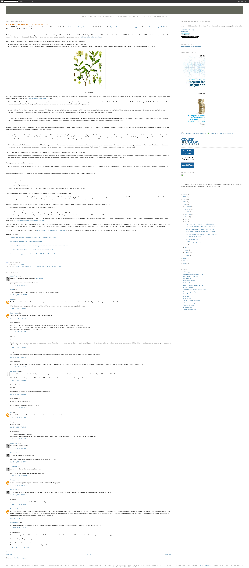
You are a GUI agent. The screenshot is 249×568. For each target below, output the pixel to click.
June (186, 222)
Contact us (184, 31)
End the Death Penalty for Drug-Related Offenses (200, 229)
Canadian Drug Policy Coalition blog (193, 274)
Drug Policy (25, 266)
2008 (184, 258)
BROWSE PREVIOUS (187, 47)
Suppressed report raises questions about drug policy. (125, 27)
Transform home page (188, 29)
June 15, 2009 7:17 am (18, 427)
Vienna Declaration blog (189, 309)
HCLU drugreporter (188, 287)
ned (11, 412)
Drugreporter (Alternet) (189, 280)
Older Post (168, 554)
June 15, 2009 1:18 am (18, 417)
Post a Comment (10, 552)
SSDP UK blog (187, 298)
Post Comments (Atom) (20, 558)
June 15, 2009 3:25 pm (18, 495)
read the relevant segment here (37, 98)
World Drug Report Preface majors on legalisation (200, 224)
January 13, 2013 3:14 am (20, 547)
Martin (12, 289)
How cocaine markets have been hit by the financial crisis (26, 241)
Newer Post (9, 554)
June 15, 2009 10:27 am (18, 462)
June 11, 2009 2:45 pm (18, 380)
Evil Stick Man (14, 371)
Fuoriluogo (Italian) (188, 283)
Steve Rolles (14, 276)
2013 (184, 194)
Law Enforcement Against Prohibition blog (194, 289)
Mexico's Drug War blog (189, 292)
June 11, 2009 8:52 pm (18, 394)
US (47, 266)
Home (89, 554)
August (187, 217)
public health (34, 266)
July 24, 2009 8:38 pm (18, 528)
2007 (184, 261)
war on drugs (53, 266)
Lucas (12, 299)
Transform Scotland (188, 305)
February (187, 252)
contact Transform (205, 565)
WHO (60, 266)
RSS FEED (198, 47)
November (188, 209)
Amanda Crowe (14, 522)
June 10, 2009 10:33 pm (19, 295)
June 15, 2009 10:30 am (18, 475)
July (186, 219)
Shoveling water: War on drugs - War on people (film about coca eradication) (31, 250)
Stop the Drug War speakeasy (191, 300)
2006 (184, 263)
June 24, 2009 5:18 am (18, 504)
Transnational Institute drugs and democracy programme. (29, 220)
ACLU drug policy (188, 272)
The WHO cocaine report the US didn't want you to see (27, 24)
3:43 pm (22, 264)
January (187, 255)
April (186, 247)
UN (40, 266)
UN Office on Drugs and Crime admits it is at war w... (201, 226)
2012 (184, 197)
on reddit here (39, 278)
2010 (184, 202)
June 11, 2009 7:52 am (18, 347)
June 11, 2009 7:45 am (18, 332)
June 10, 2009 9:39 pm (18, 285)
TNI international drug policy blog (192, 303)
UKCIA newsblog (187, 307)
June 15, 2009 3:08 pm (18, 485)
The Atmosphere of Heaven (193, 236)
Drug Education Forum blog (190, 276)
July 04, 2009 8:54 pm (18, 518)
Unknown (12, 480)
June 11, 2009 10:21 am (18, 367)
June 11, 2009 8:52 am (18, 357)
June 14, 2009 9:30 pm (18, 408)
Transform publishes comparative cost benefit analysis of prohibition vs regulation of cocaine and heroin (39, 246)
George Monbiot (82, 27)
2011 (184, 199)
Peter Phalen (14, 313)
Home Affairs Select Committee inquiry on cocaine (51, 230)
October (187, 211)
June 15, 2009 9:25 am (18, 448)
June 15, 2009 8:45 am (18, 438)
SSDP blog (186, 296)
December (188, 206)
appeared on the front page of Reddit (154, 27)
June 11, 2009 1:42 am (18, 308)
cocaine (17, 266)
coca (12, 266)
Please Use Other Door (16, 509)
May (186, 245)
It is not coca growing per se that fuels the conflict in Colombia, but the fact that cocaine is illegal (37, 254)
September (188, 214)
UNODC (44, 266)
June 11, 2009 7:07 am (18, 318)
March (187, 250)
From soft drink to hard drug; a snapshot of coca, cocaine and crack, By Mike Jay (33, 237)
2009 (184, 204)
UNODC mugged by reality (193, 242)
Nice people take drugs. (192, 239)
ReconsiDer (186, 294)
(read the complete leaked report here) (90, 37)
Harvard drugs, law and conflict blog (193, 285)
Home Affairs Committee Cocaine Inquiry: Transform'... (201, 231)
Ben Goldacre (71, 27)
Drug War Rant (187, 278)
